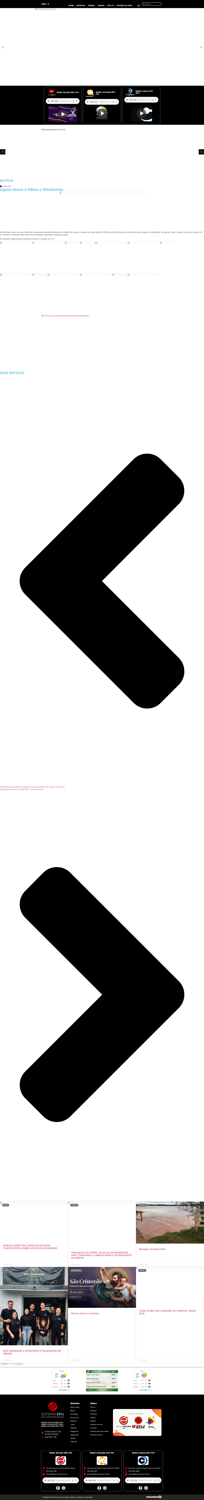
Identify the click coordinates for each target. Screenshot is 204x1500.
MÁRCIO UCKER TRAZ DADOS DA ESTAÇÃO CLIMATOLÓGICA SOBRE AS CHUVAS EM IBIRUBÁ (30, 1247)
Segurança (74, 1435)
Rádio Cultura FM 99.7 (144, 92)
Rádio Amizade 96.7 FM (105, 93)
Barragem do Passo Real (152, 1249)
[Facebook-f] (58, 1488)
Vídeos (91, 5)
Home (71, 5)
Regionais (74, 1431)
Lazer (72, 1424)
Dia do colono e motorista (85, 1313)
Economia (74, 1418)
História (93, 1411)
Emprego (74, 1414)
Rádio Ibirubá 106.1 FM (68, 92)
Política (73, 1428)
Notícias (81, 5)
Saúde (72, 1438)
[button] (201, 47)
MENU (43, 4)
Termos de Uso (96, 1435)
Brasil (72, 1411)
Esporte (73, 1421)
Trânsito (73, 1442)
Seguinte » (20, 1364)
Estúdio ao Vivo (124, 5)
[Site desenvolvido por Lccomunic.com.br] (154, 1498)
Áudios (101, 5)
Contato (93, 1428)
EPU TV (111, 5)
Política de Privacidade (99, 1431)
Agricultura (74, 1407)
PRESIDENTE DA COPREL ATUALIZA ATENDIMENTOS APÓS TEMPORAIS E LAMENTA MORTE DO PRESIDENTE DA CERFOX (101, 1255)
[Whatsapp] (63, 1488)
